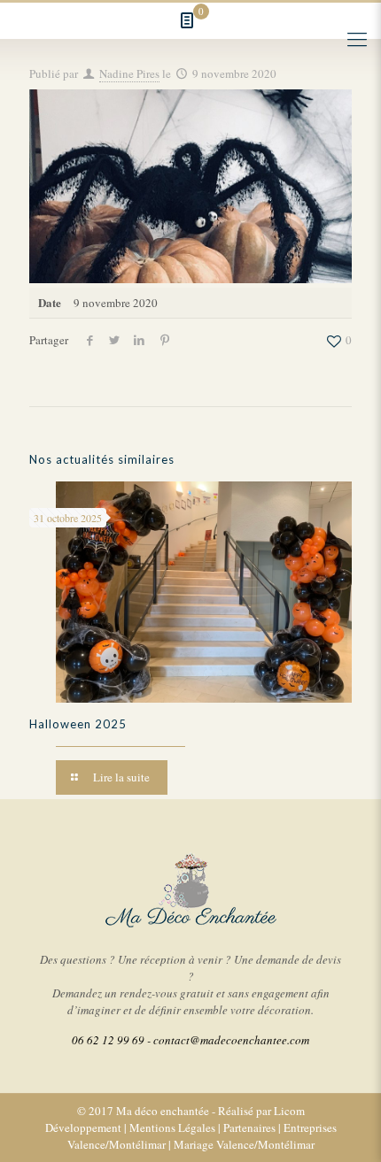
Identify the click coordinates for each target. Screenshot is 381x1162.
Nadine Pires (129, 73)
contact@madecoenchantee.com (231, 1040)
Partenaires (249, 1127)
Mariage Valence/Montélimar (244, 1144)
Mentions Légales (172, 1127)
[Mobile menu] (357, 38)
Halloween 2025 (78, 724)
